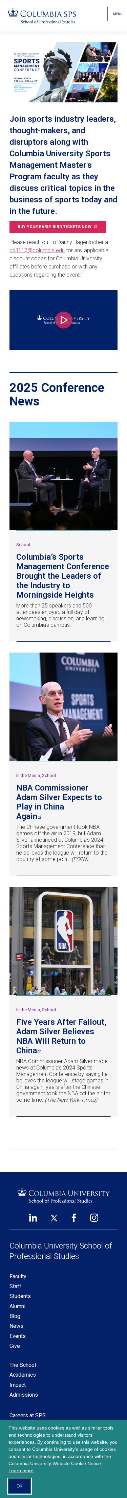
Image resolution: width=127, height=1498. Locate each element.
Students (20, 1296)
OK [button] (19, 1486)
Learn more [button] (21, 1470)
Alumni (17, 1306)
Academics (22, 1375)
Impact (17, 1385)
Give (14, 1346)
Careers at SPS (27, 1415)
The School (22, 1365)
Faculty (17, 1276)
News (16, 1326)
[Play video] (63, 320)
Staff (15, 1286)
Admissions (23, 1395)
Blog (14, 1316)
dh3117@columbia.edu (37, 250)
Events (17, 1336)
